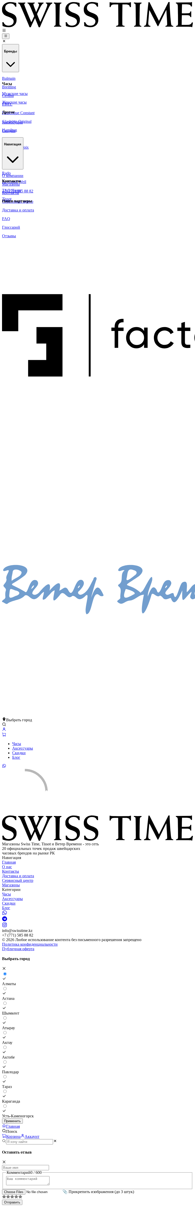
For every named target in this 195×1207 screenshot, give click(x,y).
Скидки (19, 753)
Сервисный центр (17, 880)
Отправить (12, 1202)
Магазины (11, 885)
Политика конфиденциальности (30, 944)
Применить (12, 1121)
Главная (9, 862)
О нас (7, 867)
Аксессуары (22, 748)
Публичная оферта (18, 949)
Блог (16, 757)
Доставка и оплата (18, 876)
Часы (16, 744)
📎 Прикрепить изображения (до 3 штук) (98, 1192)
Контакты (10, 871)
